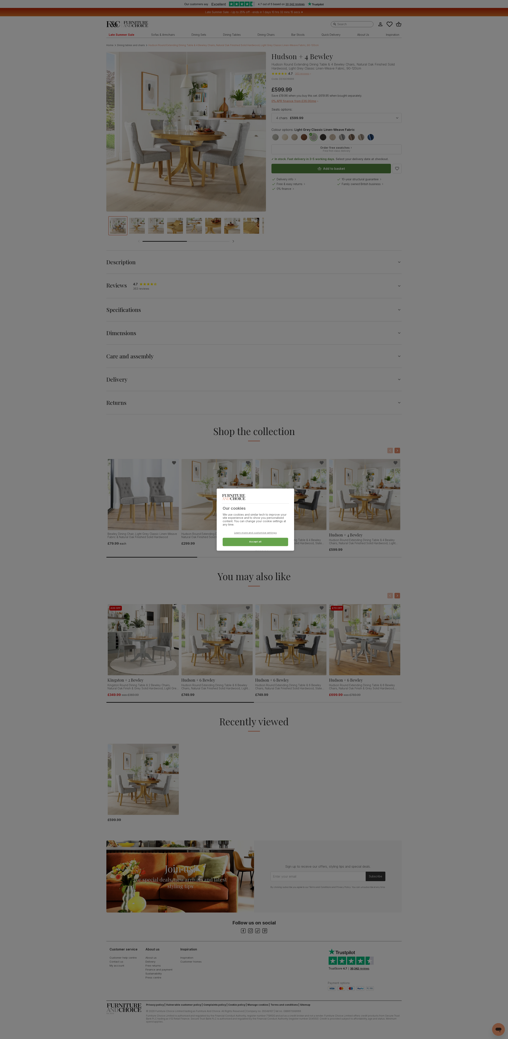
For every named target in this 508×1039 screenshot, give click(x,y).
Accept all (255, 541)
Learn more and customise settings (255, 532)
